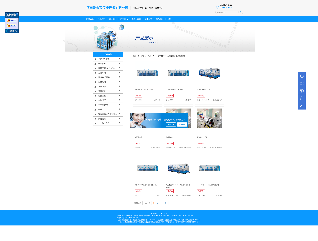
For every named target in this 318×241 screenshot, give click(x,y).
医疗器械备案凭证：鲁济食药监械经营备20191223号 (137, 220)
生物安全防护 (161, 56)
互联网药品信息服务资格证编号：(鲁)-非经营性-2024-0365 (179, 220)
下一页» (164, 203)
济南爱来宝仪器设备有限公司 (146, 222)
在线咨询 (138, 96)
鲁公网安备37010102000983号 (128, 218)
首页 (142, 56)
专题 (169, 19)
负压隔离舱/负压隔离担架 (176, 56)
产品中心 (151, 56)
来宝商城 (164, 213)
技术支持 (148, 19)
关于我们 (112, 19)
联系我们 (159, 19)
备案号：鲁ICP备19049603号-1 (183, 216)
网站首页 (90, 19)
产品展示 (101, 19)
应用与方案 (136, 19)
